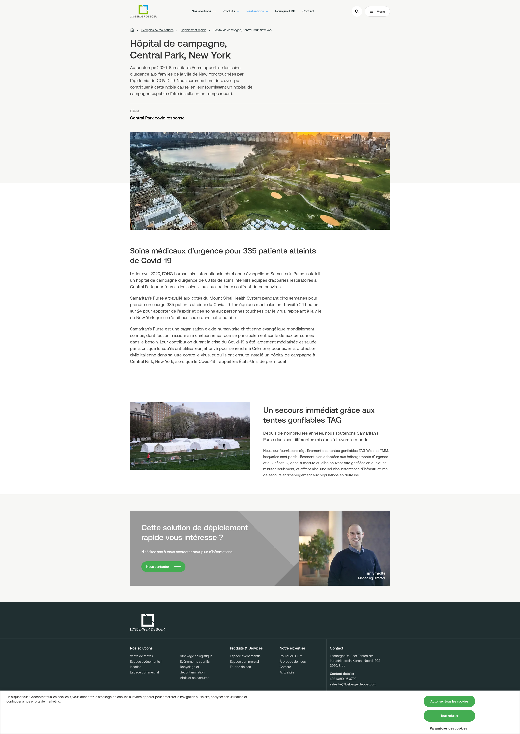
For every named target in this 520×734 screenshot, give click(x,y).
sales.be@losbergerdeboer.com (353, 684)
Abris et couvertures (194, 678)
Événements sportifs (195, 661)
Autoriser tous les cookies (449, 701)
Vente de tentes (141, 656)
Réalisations (255, 11)
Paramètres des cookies (448, 728)
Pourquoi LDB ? (291, 656)
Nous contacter (157, 566)
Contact (308, 11)
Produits (229, 11)
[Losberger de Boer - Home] (147, 622)
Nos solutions (202, 11)
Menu (381, 11)
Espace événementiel (245, 656)
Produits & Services (246, 648)
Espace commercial (144, 672)
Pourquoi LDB (285, 11)
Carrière (285, 667)
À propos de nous (293, 661)
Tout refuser (449, 716)
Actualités (287, 672)
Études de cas (240, 667)
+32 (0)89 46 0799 (343, 679)
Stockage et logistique (196, 656)
